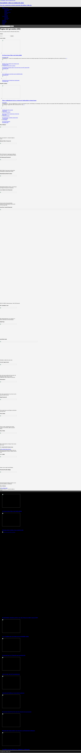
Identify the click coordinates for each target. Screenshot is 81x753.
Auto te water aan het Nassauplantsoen (11, 674)
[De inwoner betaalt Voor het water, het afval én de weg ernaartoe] (11, 707)
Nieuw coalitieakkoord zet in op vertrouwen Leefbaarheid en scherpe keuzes (19, 100)
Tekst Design (4, 21)
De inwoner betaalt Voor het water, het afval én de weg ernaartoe (16, 711)
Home (3, 7)
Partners (3, 23)
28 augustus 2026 (5, 57)
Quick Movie (6, 18)
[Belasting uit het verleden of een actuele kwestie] (4, 61)
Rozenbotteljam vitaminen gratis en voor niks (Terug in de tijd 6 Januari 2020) (15, 67)
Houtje (5, 14)
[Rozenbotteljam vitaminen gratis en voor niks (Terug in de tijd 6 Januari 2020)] (8, 65)
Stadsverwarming (7, 12)
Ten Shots (6, 17)
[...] (66, 58)
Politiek (5, 11)
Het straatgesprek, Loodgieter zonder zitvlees (10, 117)
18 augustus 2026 (5, 81)
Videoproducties (5, 16)
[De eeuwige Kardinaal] (4, 119)
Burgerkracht (6, 10)
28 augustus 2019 (5, 122)
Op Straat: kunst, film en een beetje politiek (12, 55)
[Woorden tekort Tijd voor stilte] (4, 108)
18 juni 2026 (4, 102)
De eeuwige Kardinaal (6, 121)
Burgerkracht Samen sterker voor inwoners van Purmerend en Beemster (18, 730)
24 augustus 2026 (5, 68)
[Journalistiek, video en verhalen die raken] (7, 0)
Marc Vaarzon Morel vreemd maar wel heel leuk (10, 113)
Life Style (6, 15)
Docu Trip (6, 19)
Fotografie (4, 20)
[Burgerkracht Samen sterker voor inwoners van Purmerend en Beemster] (11, 726)
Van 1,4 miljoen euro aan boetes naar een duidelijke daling (15, 636)
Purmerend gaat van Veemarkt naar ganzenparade (10, 80)
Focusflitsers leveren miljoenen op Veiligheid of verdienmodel (16, 749)
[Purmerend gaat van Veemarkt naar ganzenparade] (4, 78)
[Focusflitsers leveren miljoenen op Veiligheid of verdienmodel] (11, 745)
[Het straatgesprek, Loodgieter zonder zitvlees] (5, 115)
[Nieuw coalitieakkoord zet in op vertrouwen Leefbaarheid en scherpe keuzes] (11, 98)
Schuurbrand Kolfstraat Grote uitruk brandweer (13, 693)
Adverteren (4, 22)
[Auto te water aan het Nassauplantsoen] (11, 670)
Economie (6, 13)
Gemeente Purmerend (8, 9)
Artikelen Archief (5, 8)
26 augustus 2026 (5, 64)
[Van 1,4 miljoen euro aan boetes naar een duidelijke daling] (4, 72)
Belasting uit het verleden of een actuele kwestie (10, 63)
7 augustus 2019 (5, 118)
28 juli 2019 (4, 114)
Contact (3, 24)
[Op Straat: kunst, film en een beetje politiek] (11, 53)
